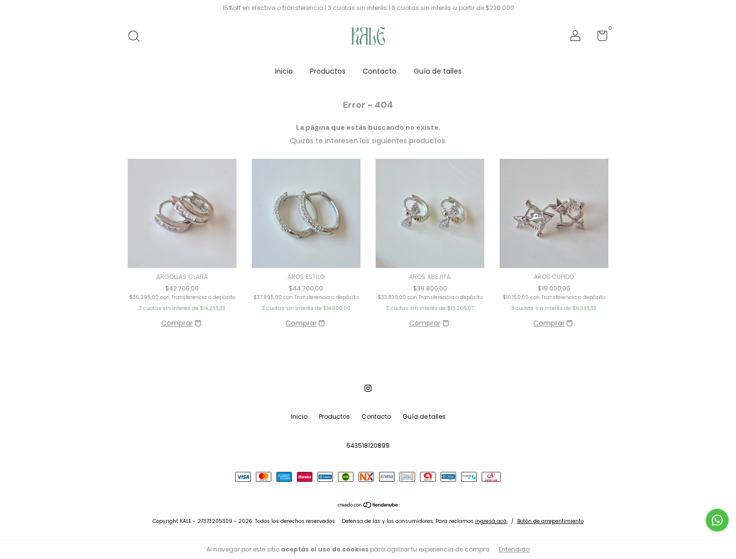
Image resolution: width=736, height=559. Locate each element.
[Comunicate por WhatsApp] (717, 520)
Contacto (379, 71)
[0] (598, 38)
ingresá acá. (491, 521)
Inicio (284, 71)
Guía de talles (438, 71)
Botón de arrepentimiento (550, 521)
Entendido (514, 549)
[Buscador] (137, 37)
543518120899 (368, 445)
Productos (327, 71)
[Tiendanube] (368, 506)
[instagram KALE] (368, 388)
